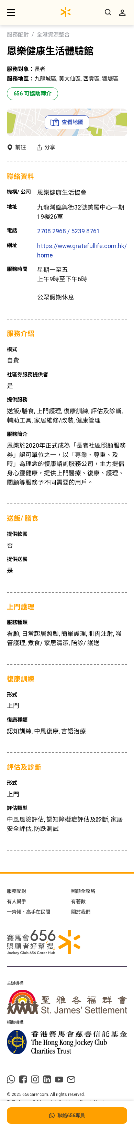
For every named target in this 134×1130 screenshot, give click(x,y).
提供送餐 (17, 559)
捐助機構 (15, 1022)
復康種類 (17, 720)
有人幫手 (16, 901)
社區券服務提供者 (27, 374)
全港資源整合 (53, 35)
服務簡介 (17, 434)
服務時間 (17, 269)
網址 (12, 245)
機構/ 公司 (19, 192)
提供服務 (17, 400)
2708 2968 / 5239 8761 (68, 231)
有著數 (78, 901)
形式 (12, 695)
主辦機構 (15, 983)
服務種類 (17, 622)
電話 (12, 230)
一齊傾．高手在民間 (28, 912)
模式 (12, 349)
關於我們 (80, 912)
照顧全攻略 (83, 891)
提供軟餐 (17, 534)
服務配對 (18, 35)
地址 (12, 207)
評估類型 (17, 808)
